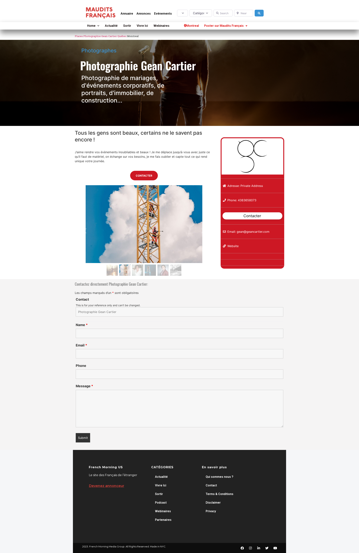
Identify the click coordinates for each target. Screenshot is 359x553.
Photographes (98, 50)
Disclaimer (213, 502)
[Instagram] (250, 548)
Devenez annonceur (106, 486)
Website (233, 246)
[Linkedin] (258, 548)
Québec (122, 36)
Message (84, 386)
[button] (85, 230)
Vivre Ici (142, 26)
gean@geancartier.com (253, 231)
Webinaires (161, 26)
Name (82, 325)
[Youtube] (275, 548)
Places (79, 36)
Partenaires (163, 520)
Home (91, 26)
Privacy (211, 511)
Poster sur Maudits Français (224, 26)
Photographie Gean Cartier (100, 36)
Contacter (252, 215)
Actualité (111, 26)
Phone (81, 366)
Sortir (127, 26)
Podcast (161, 502)
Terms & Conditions (219, 494)
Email (81, 345)
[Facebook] (242, 548)
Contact (82, 299)
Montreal (192, 26)
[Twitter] (267, 548)
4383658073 (247, 200)
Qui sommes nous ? (219, 477)
